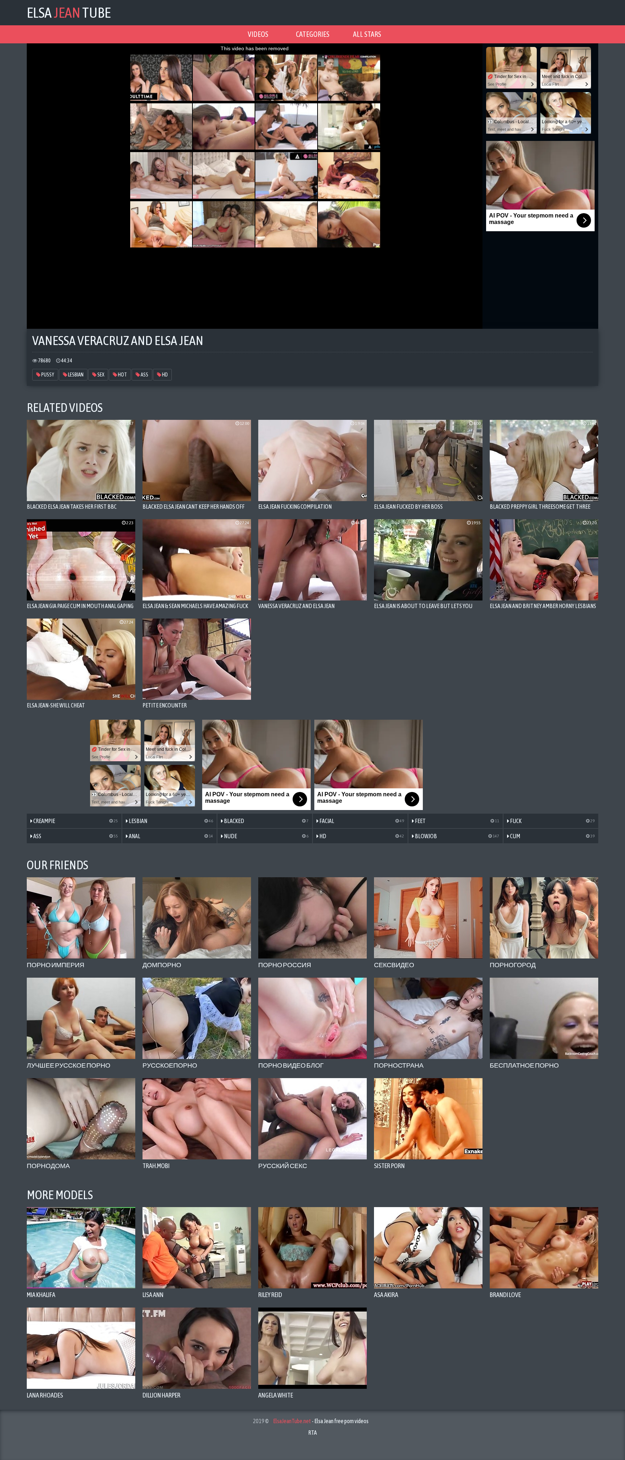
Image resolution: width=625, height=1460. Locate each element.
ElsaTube (69, 12)
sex (100, 375)
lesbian (75, 375)
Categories (312, 34)
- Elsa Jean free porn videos (321, 1421)
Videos (258, 34)
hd (164, 375)
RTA (312, 1432)
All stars (367, 34)
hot (122, 375)
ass (144, 375)
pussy (47, 375)
